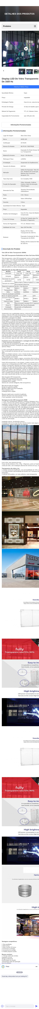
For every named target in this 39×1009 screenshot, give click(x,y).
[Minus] (36, 967)
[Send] (36, 1006)
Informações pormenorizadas (21, 125)
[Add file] (2, 1006)
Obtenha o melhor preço (21, 87)
